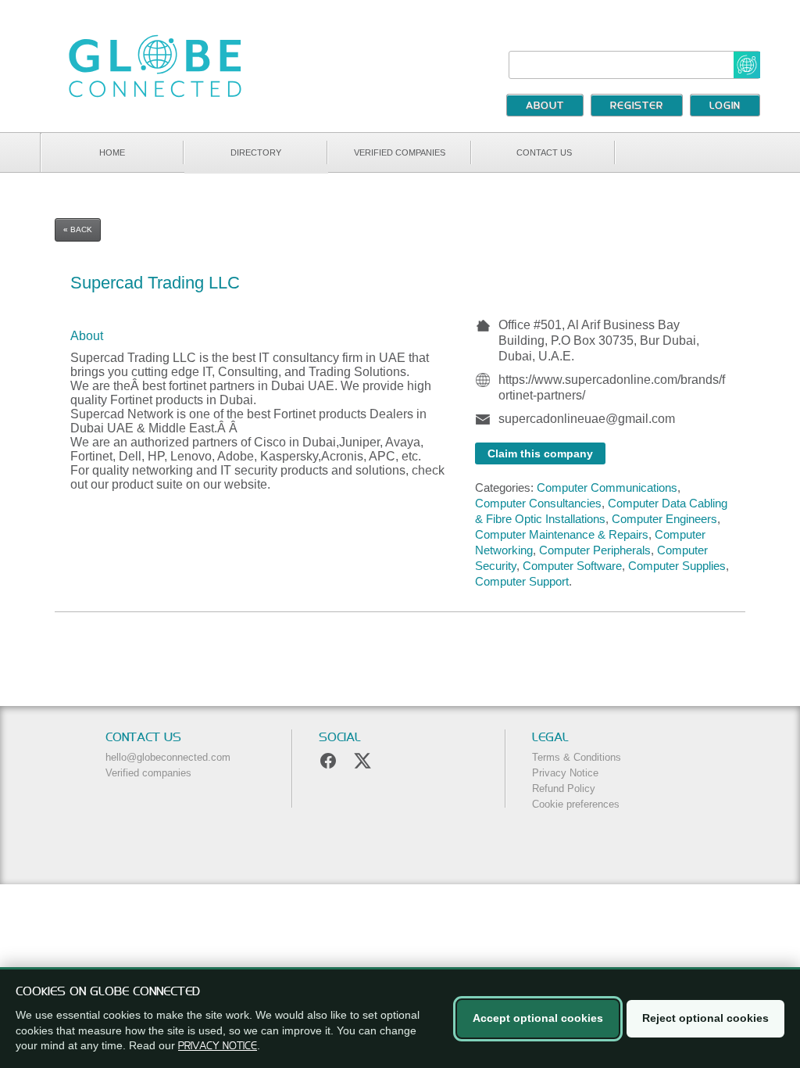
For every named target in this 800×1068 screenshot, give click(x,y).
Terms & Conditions (576, 757)
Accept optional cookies (538, 1018)
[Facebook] (328, 760)
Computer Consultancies (538, 503)
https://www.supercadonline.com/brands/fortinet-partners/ (611, 387)
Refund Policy (563, 788)
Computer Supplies (677, 565)
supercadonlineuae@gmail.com (586, 418)
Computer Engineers (664, 518)
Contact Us (544, 152)
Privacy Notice (565, 773)
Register (636, 106)
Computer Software (572, 565)
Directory (255, 152)
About (545, 106)
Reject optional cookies (705, 1018)
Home (112, 152)
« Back (77, 229)
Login (725, 106)
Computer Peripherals (595, 550)
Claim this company (540, 453)
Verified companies (399, 152)
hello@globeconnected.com (167, 757)
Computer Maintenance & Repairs (561, 534)
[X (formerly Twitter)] (362, 760)
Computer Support (522, 581)
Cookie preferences (576, 804)
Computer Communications (607, 487)
